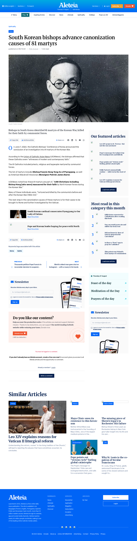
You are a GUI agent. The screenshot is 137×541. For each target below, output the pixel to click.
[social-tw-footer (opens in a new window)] (70, 527)
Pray (24, 15)
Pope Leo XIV (103, 15)
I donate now (18, 333)
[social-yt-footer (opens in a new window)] (62, 527)
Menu (15, 15)
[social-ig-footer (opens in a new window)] (75, 527)
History (75, 403)
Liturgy (13, 403)
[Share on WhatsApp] (84, 140)
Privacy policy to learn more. (44, 297)
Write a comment (47, 376)
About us (53, 534)
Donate (128, 6)
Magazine (68, 506)
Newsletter (69, 500)
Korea (12, 251)
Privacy (103, 534)
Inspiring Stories (39, 15)
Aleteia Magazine (118, 15)
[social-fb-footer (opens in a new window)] (66, 527)
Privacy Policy (94, 534)
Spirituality (81, 15)
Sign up (14, 302)
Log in (108, 6)
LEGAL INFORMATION (65, 534)
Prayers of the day (102, 298)
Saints (19, 251)
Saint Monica (76, 9)
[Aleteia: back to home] (68, 5)
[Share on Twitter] (76, 140)
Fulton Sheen (108, 403)
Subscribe (115, 6)
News (61, 15)
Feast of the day (101, 283)
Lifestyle (70, 15)
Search (31, 6)
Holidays (92, 15)
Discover (52, 15)
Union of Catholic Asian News (37, 156)
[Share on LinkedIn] (72, 140)
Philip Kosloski (33, 49)
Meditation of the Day (105, 291)
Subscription (69, 509)
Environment (77, 443)
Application (68, 503)
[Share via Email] (80, 140)
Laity (105, 443)
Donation (68, 512)
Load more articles (108, 190)
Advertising (69, 515)
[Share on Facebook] (68, 140)
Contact (85, 534)
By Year (85, 500)
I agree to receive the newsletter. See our (33, 297)
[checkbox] (11, 297)
